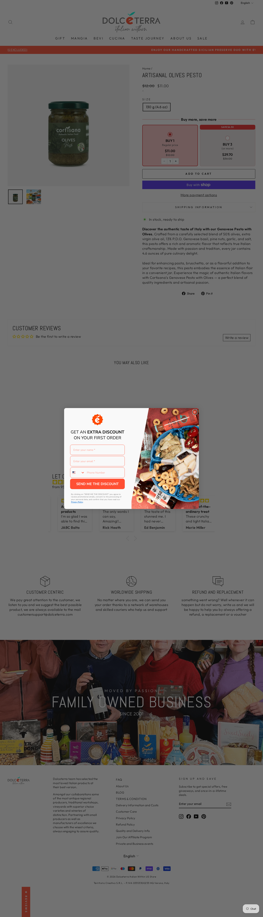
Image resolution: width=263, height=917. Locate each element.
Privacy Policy (77, 502)
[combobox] (77, 473)
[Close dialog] (195, 412)
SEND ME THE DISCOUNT (97, 484)
